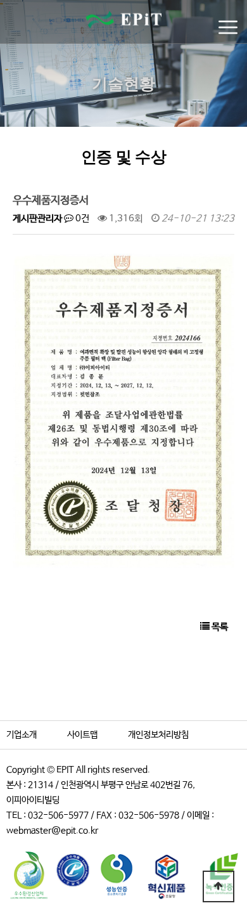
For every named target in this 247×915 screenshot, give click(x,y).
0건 (81, 218)
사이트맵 (82, 735)
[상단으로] (218, 886)
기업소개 (21, 735)
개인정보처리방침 (158, 735)
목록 (219, 626)
